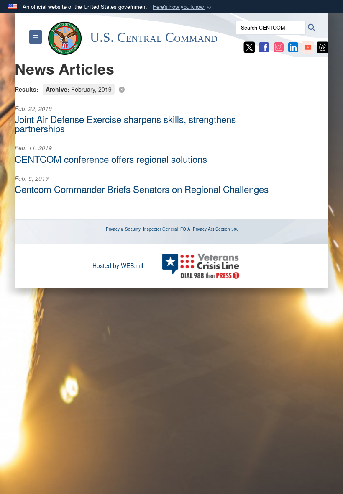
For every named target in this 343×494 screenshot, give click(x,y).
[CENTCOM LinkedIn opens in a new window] (293, 46)
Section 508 (227, 229)
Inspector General (160, 229)
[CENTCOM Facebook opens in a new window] (264, 46)
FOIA (185, 229)
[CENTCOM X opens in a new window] (249, 46)
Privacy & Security (123, 229)
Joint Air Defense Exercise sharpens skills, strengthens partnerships (125, 123)
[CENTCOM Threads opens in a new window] (322, 46)
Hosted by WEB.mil (117, 265)
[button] (183, 7)
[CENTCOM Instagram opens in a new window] (278, 46)
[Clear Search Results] (171, 88)
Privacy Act (203, 229)
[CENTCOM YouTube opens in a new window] (308, 46)
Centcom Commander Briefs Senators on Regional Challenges (142, 189)
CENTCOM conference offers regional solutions (111, 158)
